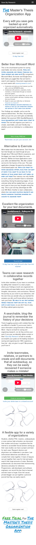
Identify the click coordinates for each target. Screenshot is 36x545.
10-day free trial (18, 56)
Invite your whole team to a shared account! (18, 401)
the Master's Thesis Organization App (19, 524)
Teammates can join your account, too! (18, 139)
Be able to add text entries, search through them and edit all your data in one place (17, 302)
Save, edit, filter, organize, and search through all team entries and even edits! (16, 72)
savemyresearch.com (23, 83)
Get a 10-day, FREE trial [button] (18, 136)
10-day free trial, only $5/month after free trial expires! (18, 265)
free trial (12, 518)
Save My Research (8, 2)
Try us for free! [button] (18, 261)
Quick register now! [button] (18, 53)
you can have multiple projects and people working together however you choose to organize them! (17, 194)
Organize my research (11, 103)
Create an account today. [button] (18, 398)
